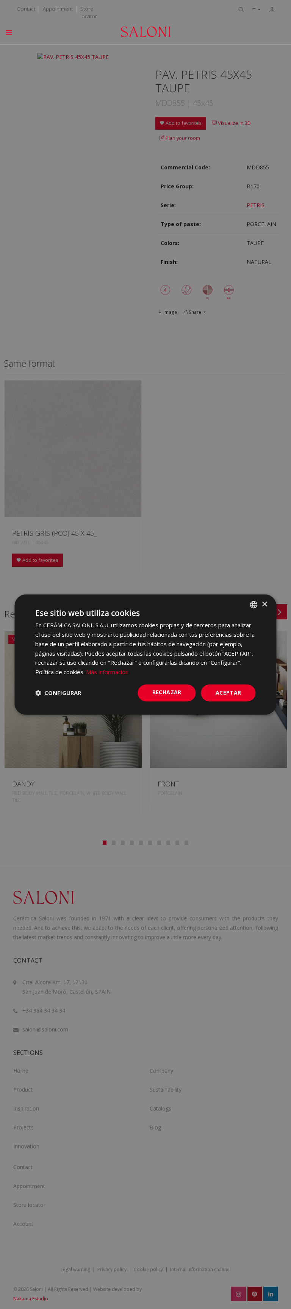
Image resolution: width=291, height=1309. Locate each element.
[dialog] (145, 654)
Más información (107, 672)
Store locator (88, 12)
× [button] (264, 604)
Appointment (58, 8)
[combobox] (254, 604)
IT (254, 10)
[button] (58, 692)
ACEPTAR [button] (228, 692)
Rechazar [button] (166, 692)
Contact (26, 8)
